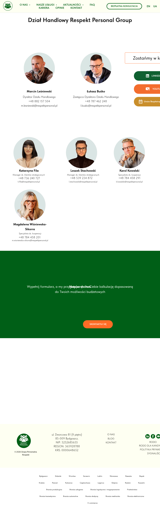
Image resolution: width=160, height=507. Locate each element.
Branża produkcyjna (54, 489)
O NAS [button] (24, 4)
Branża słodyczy (91, 496)
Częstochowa (85, 483)
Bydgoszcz (43, 476)
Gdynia (115, 483)
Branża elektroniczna (136, 496)
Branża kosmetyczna (48, 496)
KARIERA (44, 7)
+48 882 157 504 (39, 101)
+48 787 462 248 (96, 101)
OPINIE (59, 7)
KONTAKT (76, 7)
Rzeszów (128, 476)
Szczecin (86, 476)
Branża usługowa (76, 489)
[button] (98, 324)
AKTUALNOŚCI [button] (72, 4)
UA (155, 6)
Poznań (55, 483)
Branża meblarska (113, 496)
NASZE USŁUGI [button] (45, 4)
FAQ (92, 4)
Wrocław (72, 476)
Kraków (42, 483)
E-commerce (93, 503)
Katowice (68, 483)
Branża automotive (70, 496)
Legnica (101, 483)
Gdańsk (58, 476)
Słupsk (141, 476)
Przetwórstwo (132, 489)
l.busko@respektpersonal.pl (96, 105)
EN (148, 6)
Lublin (99, 476)
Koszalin (141, 483)
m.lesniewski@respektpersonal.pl (39, 105)
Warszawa (114, 476)
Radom (128, 483)
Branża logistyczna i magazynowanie (105, 489)
